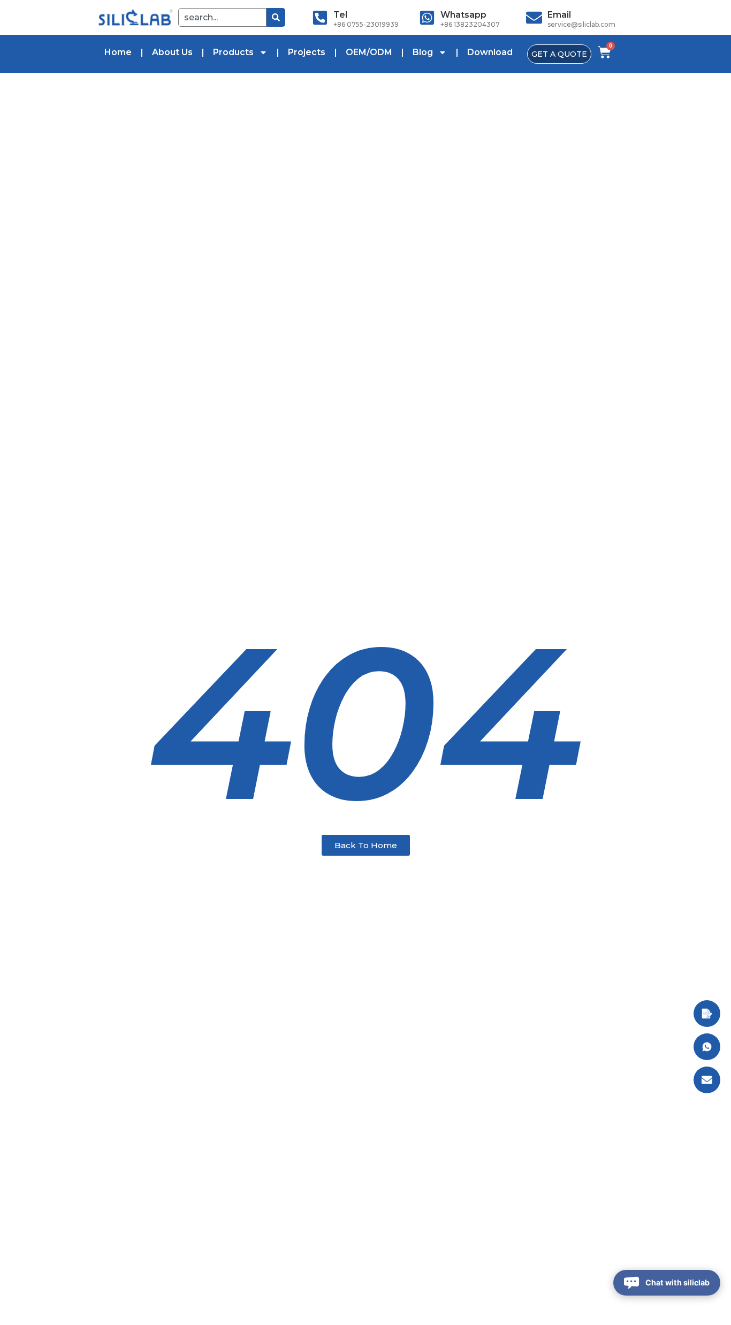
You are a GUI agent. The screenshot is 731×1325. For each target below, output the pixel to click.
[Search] (275, 17)
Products (233, 52)
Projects (306, 52)
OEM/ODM (369, 52)
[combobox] (222, 17)
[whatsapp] (427, 18)
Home (118, 52)
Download (490, 52)
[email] (534, 18)
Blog (423, 52)
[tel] (320, 18)
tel (340, 15)
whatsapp (463, 15)
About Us (172, 52)
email (559, 15)
